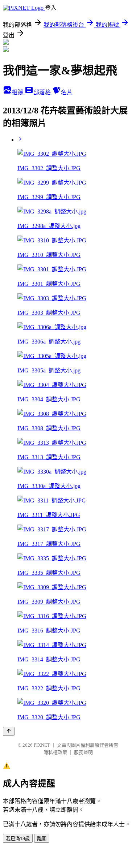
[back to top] (9, 731)
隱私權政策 (55, 752)
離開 (41, 838)
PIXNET (42, 745)
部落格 (42, 92)
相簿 (18, 92)
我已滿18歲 (18, 838)
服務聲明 (83, 752)
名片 (67, 92)
